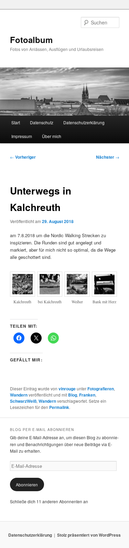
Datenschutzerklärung (84, 122)
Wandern (19, 395)
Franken (87, 395)
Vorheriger (23, 157)
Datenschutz (41, 122)
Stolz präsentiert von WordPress (89, 535)
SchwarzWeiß (23, 401)
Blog (72, 395)
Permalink (59, 407)
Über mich (51, 136)
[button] (23, 292)
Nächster (107, 157)
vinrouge (67, 389)
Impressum (21, 136)
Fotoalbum (31, 39)
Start (15, 122)
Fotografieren (100, 389)
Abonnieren (27, 484)
